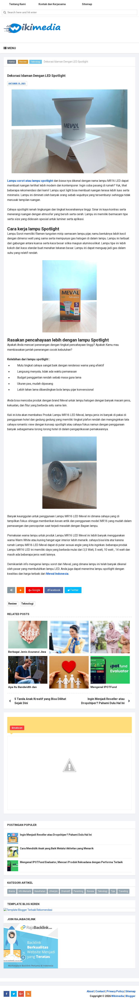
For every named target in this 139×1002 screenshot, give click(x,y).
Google (36, 590)
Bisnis (12, 891)
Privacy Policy (115, 991)
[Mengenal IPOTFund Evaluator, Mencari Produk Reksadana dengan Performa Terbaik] (110, 669)
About (90, 991)
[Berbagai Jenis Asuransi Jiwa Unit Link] (27, 634)
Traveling (123, 891)
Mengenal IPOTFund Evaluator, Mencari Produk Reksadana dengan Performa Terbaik (71, 862)
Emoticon (17, 727)
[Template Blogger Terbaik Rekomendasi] (28, 909)
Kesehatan (40, 891)
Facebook (54, 590)
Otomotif (65, 891)
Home (12, 62)
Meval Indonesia (57, 573)
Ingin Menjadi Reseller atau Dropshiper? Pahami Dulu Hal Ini (56, 834)
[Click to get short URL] (11, 590)
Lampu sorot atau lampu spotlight (30, 180)
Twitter (74, 590)
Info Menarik (25, 891)
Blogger (130, 996)
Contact (100, 991)
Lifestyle (53, 891)
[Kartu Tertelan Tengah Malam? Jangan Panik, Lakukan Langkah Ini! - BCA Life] (69, 640)
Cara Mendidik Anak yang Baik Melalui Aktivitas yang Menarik (57, 848)
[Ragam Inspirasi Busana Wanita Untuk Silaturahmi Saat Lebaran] (110, 640)
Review (23, 62)
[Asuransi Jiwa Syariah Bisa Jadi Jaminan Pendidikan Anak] (69, 675)
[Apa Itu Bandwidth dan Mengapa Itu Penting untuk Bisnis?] (27, 669)
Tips (113, 891)
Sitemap (130, 991)
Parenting (78, 891)
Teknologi (35, 62)
